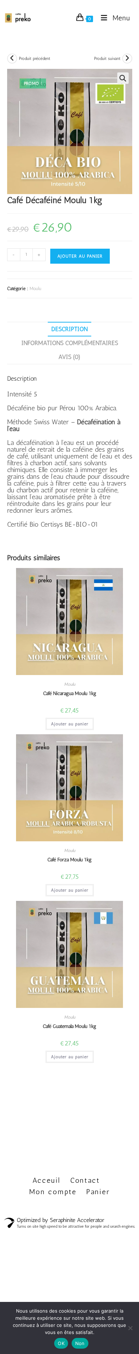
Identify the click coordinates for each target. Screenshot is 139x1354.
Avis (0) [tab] (69, 356)
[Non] (130, 1328)
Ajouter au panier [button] (69, 723)
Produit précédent (34, 58)
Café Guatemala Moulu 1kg (69, 1026)
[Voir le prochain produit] (127, 59)
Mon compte (53, 1191)
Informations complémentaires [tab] (69, 342)
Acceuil (46, 1180)
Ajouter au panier (80, 256)
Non (80, 1343)
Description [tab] (69, 329)
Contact (85, 1180)
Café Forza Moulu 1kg (69, 860)
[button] (123, 78)
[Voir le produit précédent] (12, 59)
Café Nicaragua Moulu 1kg (69, 693)
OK (61, 1343)
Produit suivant (107, 58)
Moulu (35, 288)
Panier (98, 1191)
